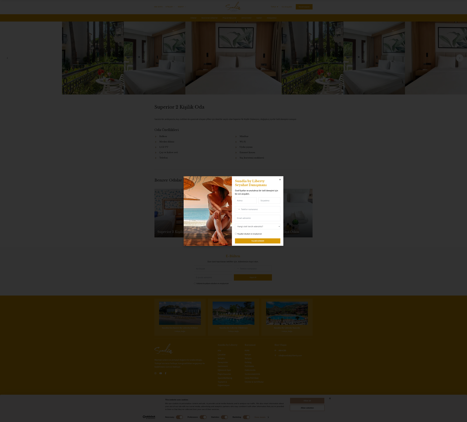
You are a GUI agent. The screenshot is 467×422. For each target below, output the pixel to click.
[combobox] (237, 209)
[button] (280, 179)
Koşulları (240, 234)
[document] (233, 211)
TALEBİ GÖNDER (257, 241)
